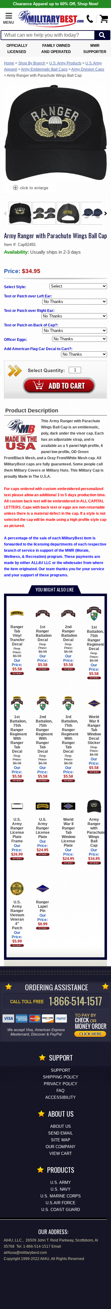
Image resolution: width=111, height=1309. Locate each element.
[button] (8, 19)
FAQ (60, 1090)
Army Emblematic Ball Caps (44, 69)
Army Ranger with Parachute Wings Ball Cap (96, 832)
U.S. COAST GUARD (60, 1209)
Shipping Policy (60, 1077)
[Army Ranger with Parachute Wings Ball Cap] (30, 188)
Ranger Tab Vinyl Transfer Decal (17, 635)
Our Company (61, 1146)
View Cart (60, 1153)
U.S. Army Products (65, 63)
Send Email (60, 1133)
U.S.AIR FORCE (61, 1203)
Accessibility (60, 1097)
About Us (60, 1126)
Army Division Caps (87, 69)
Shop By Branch (31, 63)
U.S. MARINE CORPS (60, 1196)
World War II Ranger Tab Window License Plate (68, 832)
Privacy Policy (60, 1084)
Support (60, 1070)
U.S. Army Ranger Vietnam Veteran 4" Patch (17, 915)
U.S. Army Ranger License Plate (43, 828)
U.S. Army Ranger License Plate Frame (17, 830)
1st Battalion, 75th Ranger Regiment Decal (95, 638)
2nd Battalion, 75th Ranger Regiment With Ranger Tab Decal (44, 734)
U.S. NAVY (61, 1189)
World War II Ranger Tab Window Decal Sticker (94, 730)
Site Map (60, 1140)
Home (9, 63)
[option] (20, 213)
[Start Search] (102, 35)
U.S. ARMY (60, 1182)
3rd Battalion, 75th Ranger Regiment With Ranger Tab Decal (69, 734)
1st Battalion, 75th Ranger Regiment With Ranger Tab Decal (18, 734)
